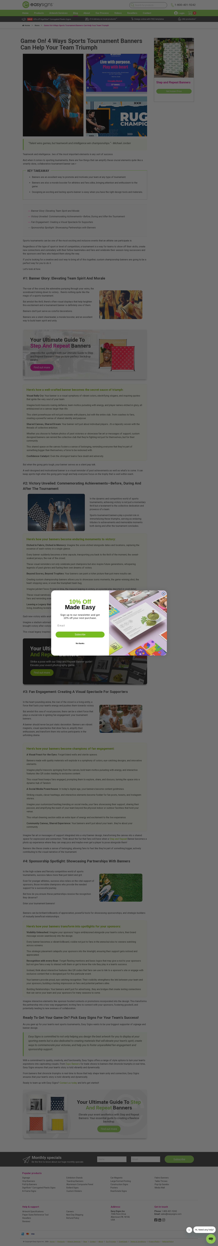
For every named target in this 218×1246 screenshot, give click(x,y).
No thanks (80, 643)
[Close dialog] (163, 593)
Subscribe (80, 634)
